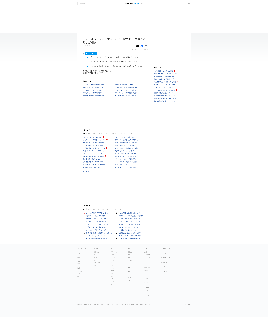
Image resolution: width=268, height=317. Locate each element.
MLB (112, 262)
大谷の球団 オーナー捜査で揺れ (93, 87)
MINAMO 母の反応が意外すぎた (129, 238)
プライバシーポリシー (107, 304)
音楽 (129, 254)
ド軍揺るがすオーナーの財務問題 (126, 87)
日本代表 (113, 254)
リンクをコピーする (146, 46)
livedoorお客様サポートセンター (140, 304)
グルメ (146, 278)
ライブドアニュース (132, 4)
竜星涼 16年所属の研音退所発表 (125, 153)
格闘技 (112, 270)
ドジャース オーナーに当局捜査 (125, 90)
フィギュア (114, 284)
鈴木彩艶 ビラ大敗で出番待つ (92, 93)
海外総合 (79, 271)
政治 (78, 263)
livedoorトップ (88, 304)
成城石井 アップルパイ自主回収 (93, 151)
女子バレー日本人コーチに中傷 (125, 167)
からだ (146, 270)
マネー (146, 273)
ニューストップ (81, 249)
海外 (94, 133)
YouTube (146, 283)
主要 (84, 133)
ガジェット (97, 260)
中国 (78, 276)
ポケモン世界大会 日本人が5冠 (125, 137)
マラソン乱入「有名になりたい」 (94, 153)
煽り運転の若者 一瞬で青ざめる (93, 162)
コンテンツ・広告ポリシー (122, 304)
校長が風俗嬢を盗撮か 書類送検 (93, 156)
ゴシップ (119, 133)
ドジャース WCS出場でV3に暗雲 (130, 236)
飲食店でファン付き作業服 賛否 (129, 224)
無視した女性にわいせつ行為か (125, 151)
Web (95, 257)
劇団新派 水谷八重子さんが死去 (93, 167)
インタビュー (165, 266)
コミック (146, 295)
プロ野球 (113, 260)
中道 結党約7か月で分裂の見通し (126, 145)
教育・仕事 (147, 267)
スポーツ (107, 133)
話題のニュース (165, 257)
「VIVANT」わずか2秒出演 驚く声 (97, 224)
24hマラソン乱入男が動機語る (96, 221)
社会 (78, 261)
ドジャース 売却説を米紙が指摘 (93, 95)
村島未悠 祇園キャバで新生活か (125, 95)
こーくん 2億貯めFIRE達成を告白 (97, 213)
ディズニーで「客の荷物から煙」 (97, 230)
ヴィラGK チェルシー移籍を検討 (93, 90)
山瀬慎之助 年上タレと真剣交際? (130, 233)
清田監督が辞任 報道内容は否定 (125, 156)
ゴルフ (112, 265)
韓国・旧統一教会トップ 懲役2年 (126, 142)
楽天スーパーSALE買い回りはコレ (94, 140)
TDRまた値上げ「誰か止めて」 (96, 236)
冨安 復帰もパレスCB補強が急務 (126, 93)
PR (95, 268)
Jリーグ (113, 257)
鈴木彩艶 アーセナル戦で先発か (93, 84)
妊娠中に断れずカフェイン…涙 (129, 230)
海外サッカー (114, 252)
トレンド (132, 133)
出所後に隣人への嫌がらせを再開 (94, 148)
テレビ (129, 262)
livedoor (188, 3)
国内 (89, 133)
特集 (129, 280)
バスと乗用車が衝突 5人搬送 (92, 137)
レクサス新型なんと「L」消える (129, 221)
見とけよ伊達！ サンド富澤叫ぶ (129, 219)
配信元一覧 (164, 262)
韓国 (78, 274)
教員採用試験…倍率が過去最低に (94, 142)
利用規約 (96, 304)
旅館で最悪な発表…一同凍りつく (130, 227)
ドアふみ (142, 3)
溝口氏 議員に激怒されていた (92, 159)
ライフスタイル (148, 254)
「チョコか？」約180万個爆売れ (126, 159)
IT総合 (96, 265)
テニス (112, 268)
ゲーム (146, 293)
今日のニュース (165, 249)
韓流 (129, 257)
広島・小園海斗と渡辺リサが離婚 (94, 164)
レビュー (130, 274)
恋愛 (145, 252)
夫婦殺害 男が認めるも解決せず (129, 213)
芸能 (113, 133)
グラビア (130, 260)
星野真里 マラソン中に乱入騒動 (96, 219)
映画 (129, 271)
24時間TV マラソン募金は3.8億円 (97, 227)
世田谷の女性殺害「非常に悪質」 (94, 145)
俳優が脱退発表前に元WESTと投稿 (126, 140)
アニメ (146, 290)
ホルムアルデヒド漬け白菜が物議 (126, 162)
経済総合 (96, 252)
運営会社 (79, 304)
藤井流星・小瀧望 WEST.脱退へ (96, 216)
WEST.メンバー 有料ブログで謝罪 (126, 148)
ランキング (164, 253)
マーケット (97, 254)
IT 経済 (99, 133)
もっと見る (87, 171)
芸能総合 (130, 252)
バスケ (112, 278)
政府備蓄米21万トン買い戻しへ (125, 164)
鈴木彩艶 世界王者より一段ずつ (125, 84)
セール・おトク (165, 271)
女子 (125, 133)
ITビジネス (97, 262)
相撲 (112, 276)
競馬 (112, 273)
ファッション (147, 257)
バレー (112, 281)
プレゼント (130, 277)
